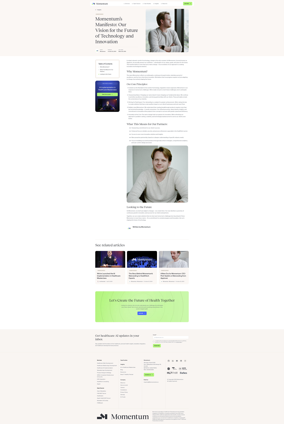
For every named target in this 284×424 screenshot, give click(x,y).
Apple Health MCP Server (104, 398)
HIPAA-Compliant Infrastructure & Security (105, 375)
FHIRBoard (100, 403)
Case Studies (123, 360)
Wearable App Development (104, 370)
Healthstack (100, 395)
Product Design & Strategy (104, 372)
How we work (124, 385)
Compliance (123, 389)
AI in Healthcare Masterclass (127, 367)
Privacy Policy (124, 392)
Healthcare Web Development (105, 363)
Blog (121, 369)
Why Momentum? (104, 67)
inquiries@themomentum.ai (151, 382)
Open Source (100, 388)
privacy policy (179, 342)
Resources (123, 372)
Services (99, 360)
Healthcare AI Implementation (105, 368)
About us (122, 382)
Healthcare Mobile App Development (107, 365)
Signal (98, 384)
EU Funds (122, 397)
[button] (127, 3)
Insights (122, 364)
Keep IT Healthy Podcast (126, 374)
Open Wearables (101, 391)
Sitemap (122, 394)
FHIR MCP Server (101, 393)
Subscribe (157, 345)
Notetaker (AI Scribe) (102, 400)
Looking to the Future (105, 74)
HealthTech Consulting (103, 381)
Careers (122, 387)
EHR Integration (101, 379)
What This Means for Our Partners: (106, 70)
